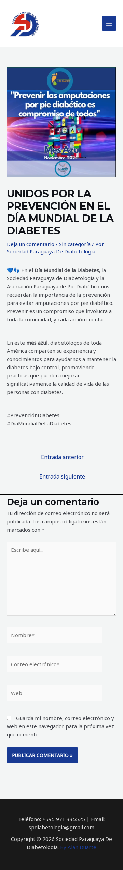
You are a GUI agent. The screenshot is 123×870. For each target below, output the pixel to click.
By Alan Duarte (78, 847)
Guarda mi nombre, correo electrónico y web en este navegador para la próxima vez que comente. (60, 726)
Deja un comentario (30, 243)
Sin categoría (75, 243)
